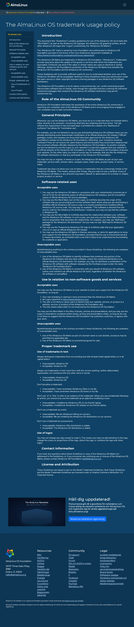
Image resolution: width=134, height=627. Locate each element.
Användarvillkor (108, 560)
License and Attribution (19, 98)
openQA (41, 589)
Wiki (39, 554)
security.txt (42, 580)
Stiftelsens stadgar (109, 575)
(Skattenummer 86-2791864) (73, 601)
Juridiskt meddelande (110, 554)
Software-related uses (19, 53)
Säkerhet (41, 595)
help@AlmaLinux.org (91, 459)
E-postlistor (43, 583)
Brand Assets (106, 572)
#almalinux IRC (76, 586)
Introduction (15, 39)
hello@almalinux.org (16, 574)
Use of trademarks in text (20, 85)
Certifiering (42, 557)
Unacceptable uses (19, 60)
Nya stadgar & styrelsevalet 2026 (61, 12)
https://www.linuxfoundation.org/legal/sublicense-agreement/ (65, 55)
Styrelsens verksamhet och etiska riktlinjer (113, 579)
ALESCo (40, 560)
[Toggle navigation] (124, 4)
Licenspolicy (106, 563)
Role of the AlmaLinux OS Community (19, 44)
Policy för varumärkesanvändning (112, 568)
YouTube (73, 583)
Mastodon (74, 569)
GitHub (40, 563)
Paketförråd (43, 569)
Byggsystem (43, 592)
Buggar (40, 566)
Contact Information (18, 94)
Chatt (71, 557)
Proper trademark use (19, 80)
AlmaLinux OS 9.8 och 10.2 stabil (20, 12)
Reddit (72, 566)
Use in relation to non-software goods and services (19, 67)
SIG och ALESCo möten (80, 563)
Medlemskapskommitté (112, 583)
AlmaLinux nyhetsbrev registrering (87, 519)
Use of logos (16, 90)
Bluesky (72, 572)
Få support (74, 554)
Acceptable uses (18, 57)
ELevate (41, 577)
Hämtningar (43, 572)
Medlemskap (43, 575)
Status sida (42, 586)
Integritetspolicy (108, 557)
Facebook (73, 577)
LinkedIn (73, 580)
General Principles (17, 49)
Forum (72, 560)
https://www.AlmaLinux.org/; (76, 299)
